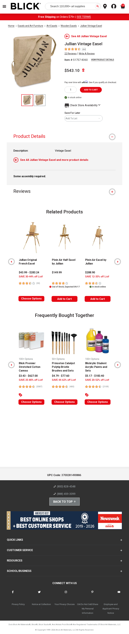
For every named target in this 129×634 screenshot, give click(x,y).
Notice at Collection (41, 604)
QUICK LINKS (15, 539)
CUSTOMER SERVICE (20, 550)
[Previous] (11, 261)
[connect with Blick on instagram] (65, 594)
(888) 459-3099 (66, 493)
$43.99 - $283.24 (29, 272)
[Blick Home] (26, 6)
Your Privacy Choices (65, 604)
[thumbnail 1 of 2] (27, 100)
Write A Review (87, 53)
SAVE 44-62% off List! (64, 380)
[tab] (64, 136)
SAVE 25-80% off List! (31, 380)
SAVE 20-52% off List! (97, 380)
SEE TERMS (84, 16)
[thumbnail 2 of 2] (40, 100)
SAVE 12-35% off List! (97, 276)
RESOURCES (14, 560)
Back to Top (63, 501)
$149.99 (57, 272)
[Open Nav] (4, 6)
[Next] (117, 261)
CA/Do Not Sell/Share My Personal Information (87, 608)
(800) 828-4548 (66, 486)
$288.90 (90, 272)
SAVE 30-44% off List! (31, 276)
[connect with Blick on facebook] (12, 594)
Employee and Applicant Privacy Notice (110, 608)
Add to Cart (64, 299)
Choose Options (31, 298)
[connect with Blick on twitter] (39, 594)
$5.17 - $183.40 (94, 375)
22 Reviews (70, 53)
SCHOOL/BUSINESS (19, 571)
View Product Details (102, 59)
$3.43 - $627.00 (28, 375)
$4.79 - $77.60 (60, 375)
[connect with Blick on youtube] (119, 594)
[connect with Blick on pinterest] (92, 594)
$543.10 (72, 70)
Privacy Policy (18, 604)
